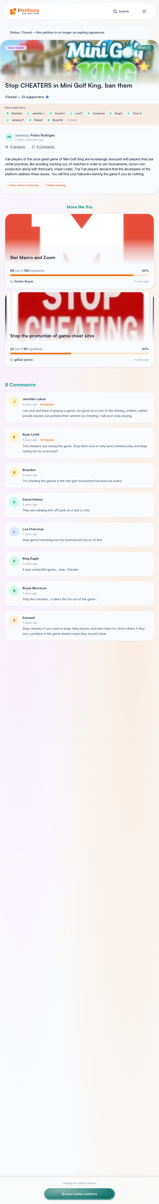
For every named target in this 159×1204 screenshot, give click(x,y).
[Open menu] (144, 11)
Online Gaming (55, 185)
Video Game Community (23, 185)
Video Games (16, 47)
